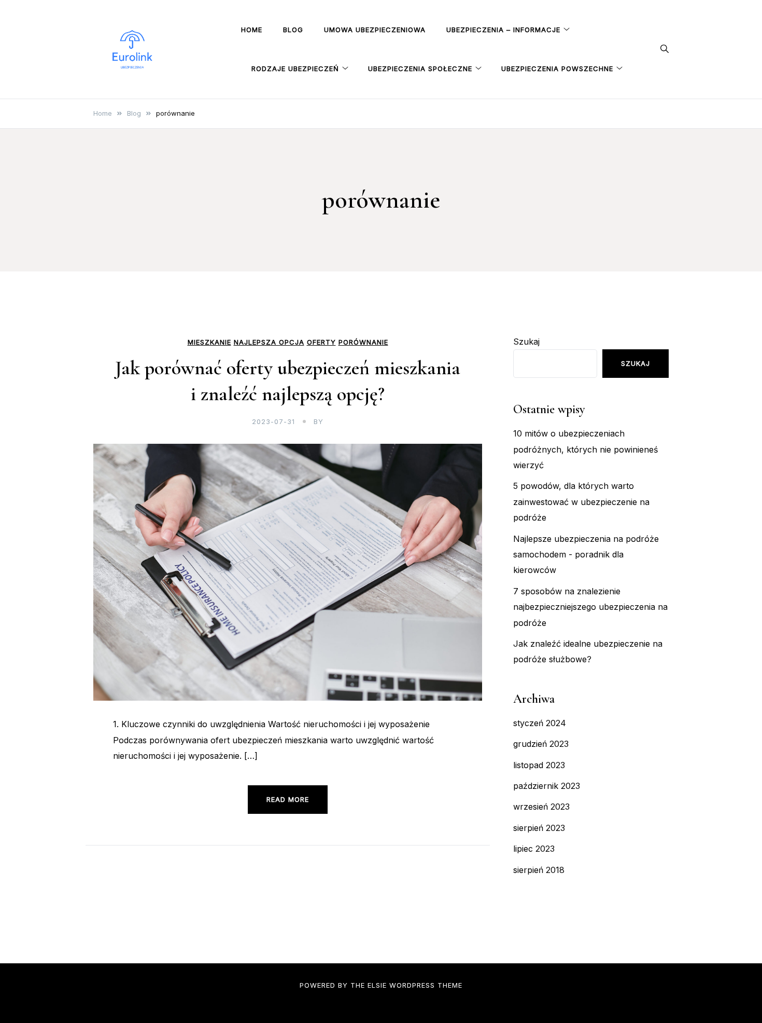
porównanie (363, 342)
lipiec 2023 (534, 848)
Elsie (377, 985)
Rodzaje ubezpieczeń (295, 68)
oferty (321, 342)
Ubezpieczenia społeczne (420, 68)
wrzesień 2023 (541, 806)
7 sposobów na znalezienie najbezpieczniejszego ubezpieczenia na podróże (590, 607)
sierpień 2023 (539, 828)
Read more (287, 799)
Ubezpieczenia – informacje (503, 29)
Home (251, 29)
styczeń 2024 (539, 723)
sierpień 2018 (539, 870)
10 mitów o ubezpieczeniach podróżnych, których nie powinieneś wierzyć (585, 449)
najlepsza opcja (269, 342)
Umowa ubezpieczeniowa (375, 29)
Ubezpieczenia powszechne (557, 68)
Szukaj (526, 341)
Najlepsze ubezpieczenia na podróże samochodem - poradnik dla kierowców (586, 555)
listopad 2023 (539, 765)
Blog (293, 29)
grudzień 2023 (541, 744)
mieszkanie (209, 342)
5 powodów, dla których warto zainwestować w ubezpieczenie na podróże (581, 502)
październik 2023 (546, 786)
